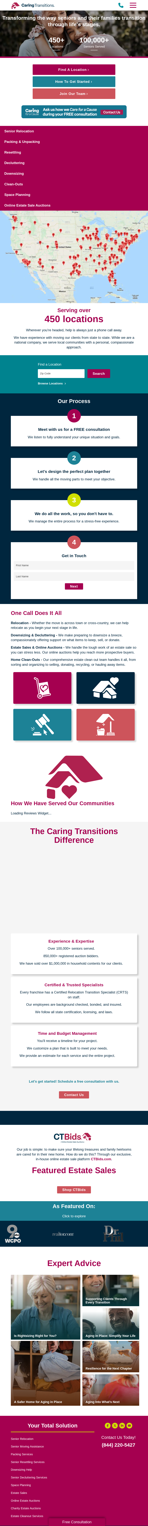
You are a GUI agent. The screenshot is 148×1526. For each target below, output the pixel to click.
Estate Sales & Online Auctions (36, 647)
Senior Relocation (19, 131)
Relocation (20, 623)
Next (74, 586)
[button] (9, 1224)
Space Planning (17, 195)
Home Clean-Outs (25, 660)
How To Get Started (72, 82)
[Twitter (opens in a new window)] (115, 1516)
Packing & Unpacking (22, 142)
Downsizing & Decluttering (33, 635)
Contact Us (74, 1095)
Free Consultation (76, 1522)
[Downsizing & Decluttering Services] (105, 688)
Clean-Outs (13, 184)
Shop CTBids (76, 1280)
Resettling (12, 152)
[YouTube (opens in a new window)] (129, 1516)
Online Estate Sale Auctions (27, 205)
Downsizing (14, 173)
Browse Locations (51, 383)
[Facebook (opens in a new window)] (108, 1516)
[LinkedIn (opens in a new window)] (122, 1516)
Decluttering (14, 163)
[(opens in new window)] (13, 1323)
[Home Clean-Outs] (105, 725)
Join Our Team (72, 94)
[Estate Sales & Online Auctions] (42, 725)
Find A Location (72, 70)
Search (99, 374)
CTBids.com (101, 1159)
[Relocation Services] (42, 688)
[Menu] (132, 5)
